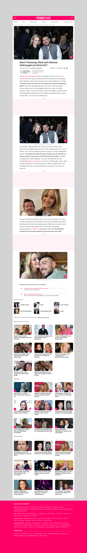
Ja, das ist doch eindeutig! (31, 290)
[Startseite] (43, 18)
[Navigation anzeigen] (15, 18)
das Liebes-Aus (34, 229)
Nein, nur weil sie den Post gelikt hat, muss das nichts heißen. (41, 295)
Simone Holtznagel (29, 76)
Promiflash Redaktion (36, 68)
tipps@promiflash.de (43, 317)
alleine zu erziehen (34, 161)
